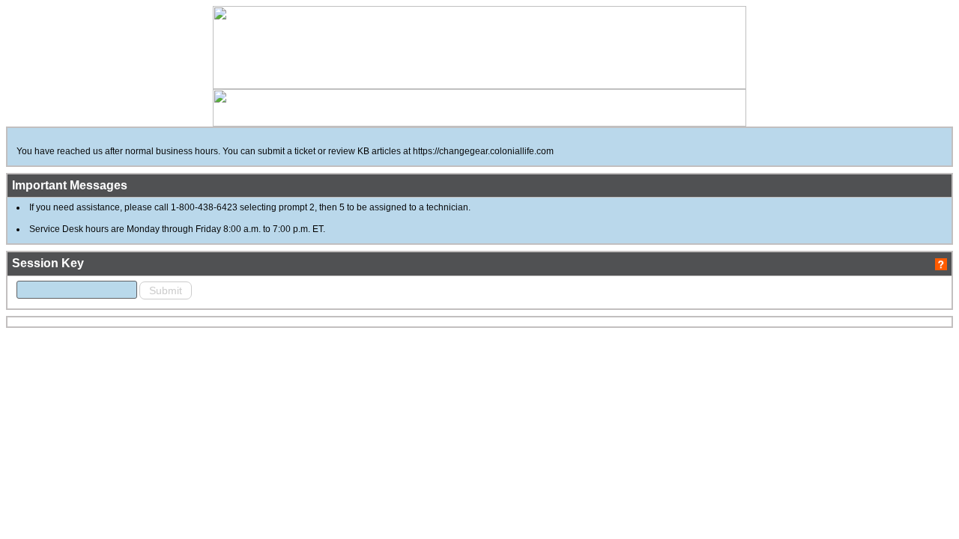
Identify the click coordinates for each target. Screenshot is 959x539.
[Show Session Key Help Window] (941, 263)
